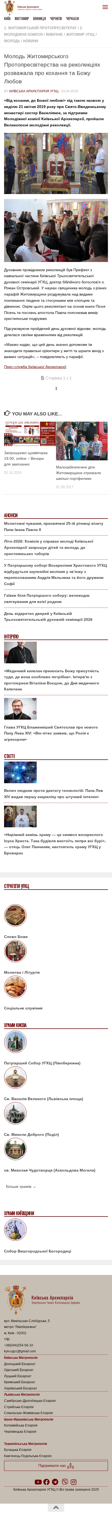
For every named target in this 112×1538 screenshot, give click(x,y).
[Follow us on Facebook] (46, 1482)
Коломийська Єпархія (21, 1425)
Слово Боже (16, 936)
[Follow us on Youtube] (38, 1482)
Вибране (54, 34)
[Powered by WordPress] (38, 1521)
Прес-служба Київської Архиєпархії (35, 367)
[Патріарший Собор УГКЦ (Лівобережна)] (56, 1043)
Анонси (10, 515)
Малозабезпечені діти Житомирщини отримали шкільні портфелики (78, 473)
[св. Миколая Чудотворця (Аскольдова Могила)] (56, 1150)
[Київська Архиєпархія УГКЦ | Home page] (25, 8)
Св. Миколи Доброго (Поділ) (31, 1134)
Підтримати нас (52, 1465)
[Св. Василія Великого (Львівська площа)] (56, 1078)
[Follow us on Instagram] (73, 1482)
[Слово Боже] (56, 916)
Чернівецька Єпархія (20, 1432)
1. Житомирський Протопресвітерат (40, 28)
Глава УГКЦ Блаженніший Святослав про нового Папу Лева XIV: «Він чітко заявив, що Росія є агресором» (51, 733)
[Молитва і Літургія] (56, 952)
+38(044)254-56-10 (18, 1345)
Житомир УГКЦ (80, 34)
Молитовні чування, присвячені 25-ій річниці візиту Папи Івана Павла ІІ (53, 526)
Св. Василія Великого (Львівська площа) (43, 1099)
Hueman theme (82, 1521)
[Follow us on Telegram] (55, 1482)
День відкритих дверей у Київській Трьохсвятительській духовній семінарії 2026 (48, 616)
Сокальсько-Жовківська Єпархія (28, 1413)
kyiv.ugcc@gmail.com (20, 1351)
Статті (9, 756)
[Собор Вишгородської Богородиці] (56, 1230)
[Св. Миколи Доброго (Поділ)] (56, 1114)
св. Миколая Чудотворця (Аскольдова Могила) (49, 1170)
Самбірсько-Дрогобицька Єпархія (30, 1401)
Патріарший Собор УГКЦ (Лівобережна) (42, 1063)
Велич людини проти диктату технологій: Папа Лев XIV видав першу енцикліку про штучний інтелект (53, 793)
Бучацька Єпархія (18, 1450)
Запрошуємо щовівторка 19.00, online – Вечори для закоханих (26, 458)
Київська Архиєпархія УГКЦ (33, 91)
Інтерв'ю (11, 637)
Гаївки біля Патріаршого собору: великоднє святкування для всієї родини (47, 598)
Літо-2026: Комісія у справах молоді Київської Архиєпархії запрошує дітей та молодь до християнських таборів (48, 547)
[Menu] (105, 7)
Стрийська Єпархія (19, 1407)
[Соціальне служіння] (56, 988)
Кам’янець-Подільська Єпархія (28, 1456)
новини (30, 41)
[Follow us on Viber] (65, 1482)
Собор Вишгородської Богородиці (37, 1251)
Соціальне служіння (23, 1008)
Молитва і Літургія (22, 972)
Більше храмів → (21, 1186)
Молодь (12, 41)
